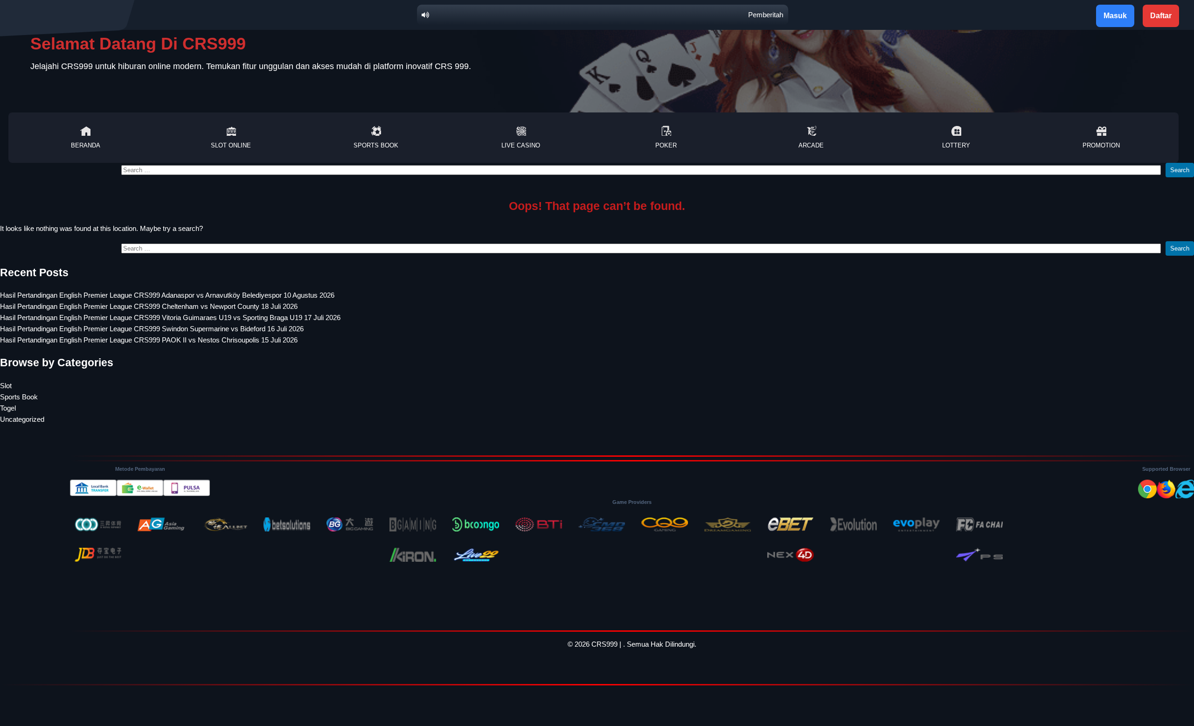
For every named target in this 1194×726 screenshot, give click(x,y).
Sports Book (376, 145)
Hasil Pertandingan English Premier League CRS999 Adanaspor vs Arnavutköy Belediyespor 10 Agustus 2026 (167, 295)
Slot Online (231, 145)
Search (1179, 170)
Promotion (1101, 145)
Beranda (85, 145)
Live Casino (520, 145)
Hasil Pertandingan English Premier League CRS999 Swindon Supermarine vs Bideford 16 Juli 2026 (152, 329)
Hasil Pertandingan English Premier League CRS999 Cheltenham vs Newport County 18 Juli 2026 (149, 306)
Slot (6, 386)
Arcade (811, 145)
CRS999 (604, 644)
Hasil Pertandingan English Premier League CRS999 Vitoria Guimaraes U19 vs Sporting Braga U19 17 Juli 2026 (170, 317)
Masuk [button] (1115, 16)
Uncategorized (22, 419)
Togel (8, 408)
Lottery (956, 145)
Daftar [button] (1161, 16)
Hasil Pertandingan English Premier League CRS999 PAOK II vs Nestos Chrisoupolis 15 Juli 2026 (149, 340)
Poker (666, 145)
